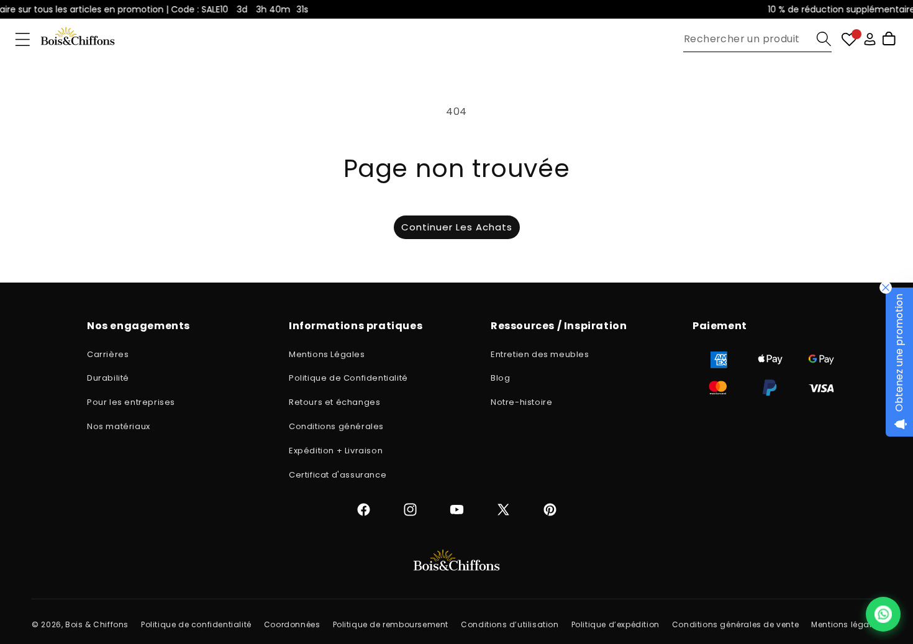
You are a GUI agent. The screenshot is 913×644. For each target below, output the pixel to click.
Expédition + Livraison (336, 450)
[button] (22, 39)
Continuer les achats (456, 227)
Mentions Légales (327, 354)
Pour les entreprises (131, 402)
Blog (500, 378)
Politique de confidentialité (196, 624)
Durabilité (108, 378)
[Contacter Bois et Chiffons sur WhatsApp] (883, 614)
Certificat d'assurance (337, 475)
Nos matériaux (118, 426)
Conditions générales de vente (735, 624)
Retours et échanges (334, 402)
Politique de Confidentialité (348, 378)
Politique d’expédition (615, 624)
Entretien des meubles (540, 354)
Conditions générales (336, 426)
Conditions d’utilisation (509, 624)
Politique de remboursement (391, 624)
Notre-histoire (521, 402)
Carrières (108, 354)
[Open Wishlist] (849, 39)
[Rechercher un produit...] (824, 39)
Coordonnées (292, 624)
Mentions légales (846, 624)
